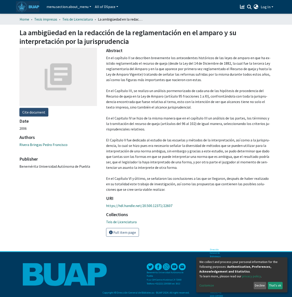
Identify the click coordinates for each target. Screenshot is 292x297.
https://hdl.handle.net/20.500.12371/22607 (139, 205)
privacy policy (251, 276)
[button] (256, 7)
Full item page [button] (124, 232)
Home (24, 19)
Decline (260, 285)
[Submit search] (249, 7)
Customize (206, 285)
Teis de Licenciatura (77, 19)
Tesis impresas (45, 19)
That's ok (275, 285)
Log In (266, 7)
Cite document (33, 112)
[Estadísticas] (243, 7)
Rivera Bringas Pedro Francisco (43, 144)
